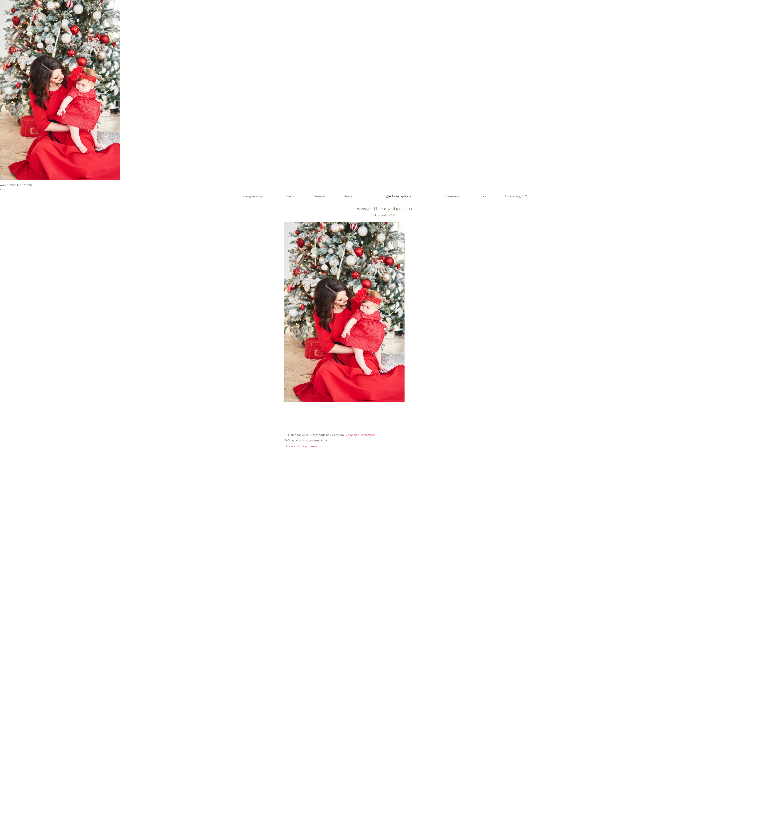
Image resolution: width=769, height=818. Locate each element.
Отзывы (319, 196)
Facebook (293, 446)
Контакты (453, 196)
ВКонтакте (309, 446)
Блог (483, 196)
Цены (348, 196)
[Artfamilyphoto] (398, 196)
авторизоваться (362, 435)
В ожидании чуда (253, 196)
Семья (289, 196)
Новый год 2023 (516, 196)
